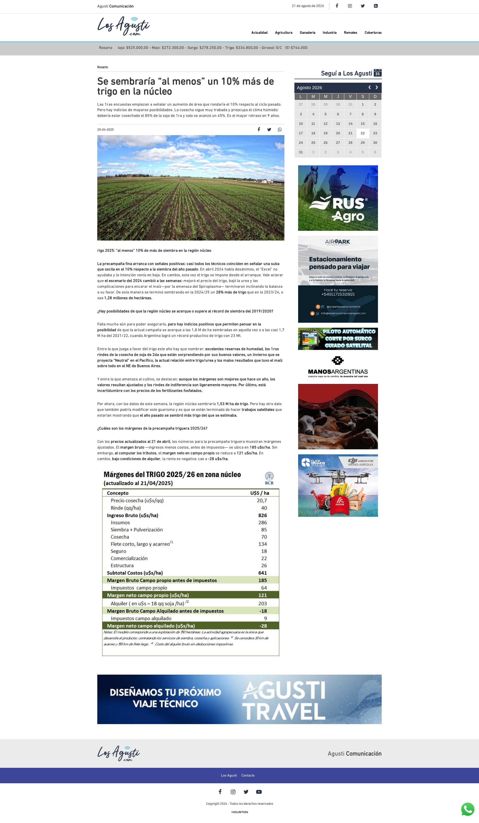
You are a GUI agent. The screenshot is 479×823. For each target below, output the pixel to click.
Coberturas (373, 33)
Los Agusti (229, 776)
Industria (330, 33)
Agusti (115, 6)
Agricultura (283, 33)
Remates (350, 33)
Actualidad (259, 33)
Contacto (247, 776)
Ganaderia (307, 33)
